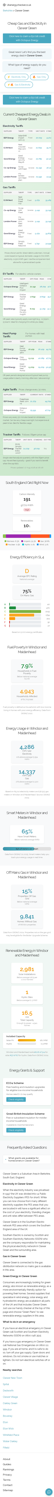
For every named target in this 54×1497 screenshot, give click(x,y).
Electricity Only (16, 76)
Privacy (7, 1474)
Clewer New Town (12, 1378)
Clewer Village (10, 1397)
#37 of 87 (14, 1055)
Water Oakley (10, 1441)
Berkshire (8, 10)
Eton (5, 1422)
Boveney (7, 1416)
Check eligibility (16, 1099)
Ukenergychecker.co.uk (19, 5)
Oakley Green (10, 1403)
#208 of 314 (39, 1052)
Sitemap (8, 1490)
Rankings (8, 1469)
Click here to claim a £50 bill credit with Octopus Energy (27, 38)
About (6, 1459)
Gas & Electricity (18, 84)
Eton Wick (8, 1428)
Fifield (6, 1447)
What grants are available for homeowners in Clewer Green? (24, 1159)
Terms (7, 1479)
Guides (7, 1464)
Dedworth (8, 1390)
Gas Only (39, 76)
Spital (6, 1384)
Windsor (7, 1409)
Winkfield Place (11, 1435)
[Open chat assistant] (49, 1492)
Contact (7, 1484)
